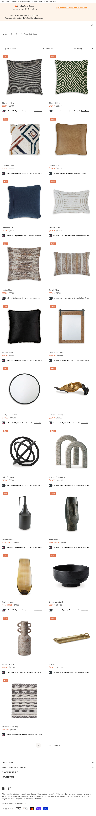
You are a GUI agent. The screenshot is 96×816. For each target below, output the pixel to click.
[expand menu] (3, 24)
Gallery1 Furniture (39, 1)
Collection (15, 34)
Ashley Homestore (52, 1)
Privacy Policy (7, 809)
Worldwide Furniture (26, 1)
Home (4, 34)
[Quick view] (42, 97)
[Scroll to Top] (91, 803)
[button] (91, 24)
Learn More (38, 111)
